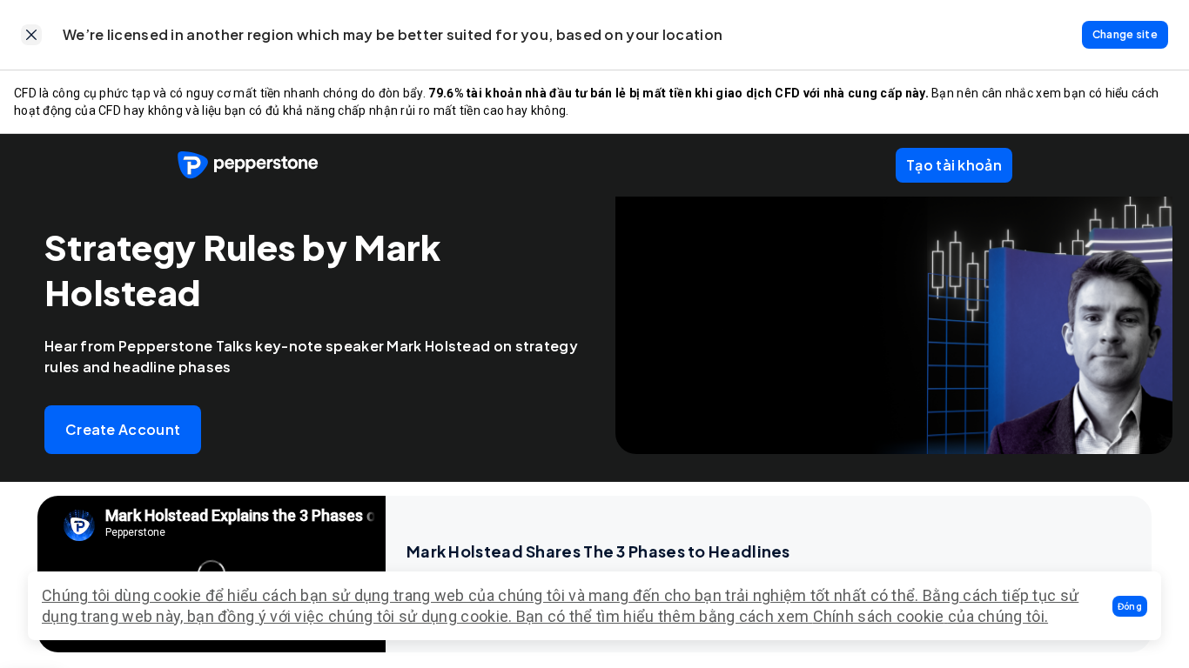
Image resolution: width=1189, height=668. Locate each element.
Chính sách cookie (878, 616)
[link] (31, 34)
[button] (1129, 606)
